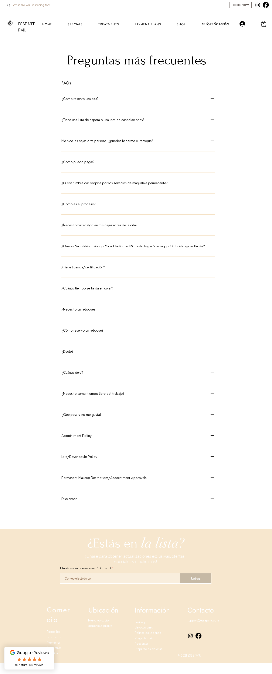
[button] (181, 24)
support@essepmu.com (203, 620)
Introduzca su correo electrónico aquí (85, 568)
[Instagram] (258, 5)
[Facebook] (266, 5)
